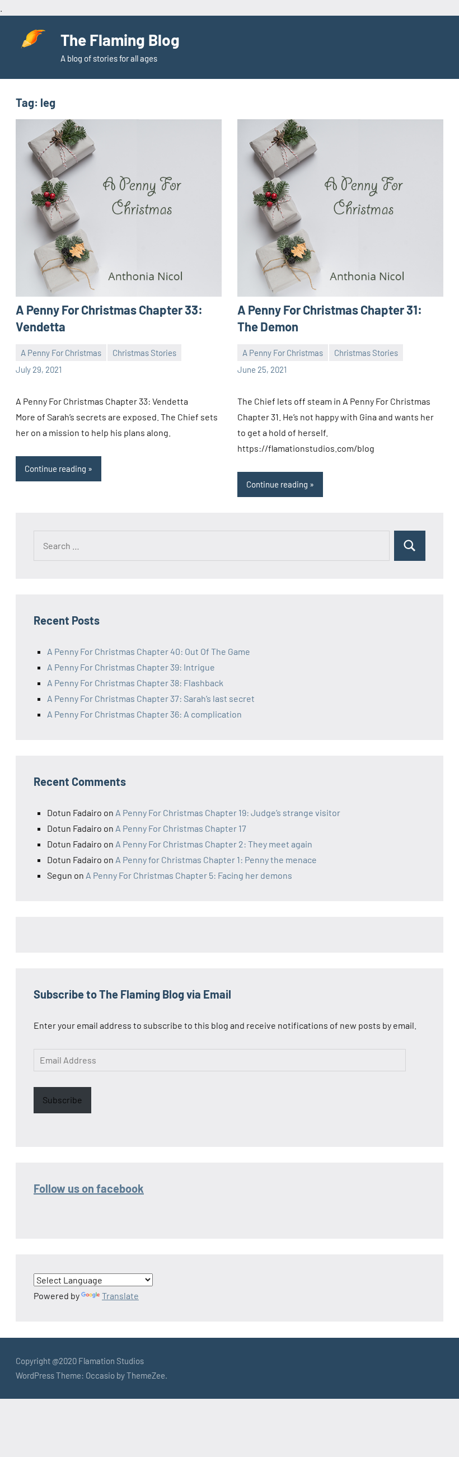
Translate (120, 1295)
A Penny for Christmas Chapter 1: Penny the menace (216, 859)
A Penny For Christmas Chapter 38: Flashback (135, 682)
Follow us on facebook (89, 1188)
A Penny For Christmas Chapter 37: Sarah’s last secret (151, 698)
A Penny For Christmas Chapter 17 (180, 828)
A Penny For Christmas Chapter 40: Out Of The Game (148, 651)
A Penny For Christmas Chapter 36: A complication (144, 714)
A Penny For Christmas (61, 353)
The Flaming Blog (120, 39)
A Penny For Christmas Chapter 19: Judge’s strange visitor (227, 812)
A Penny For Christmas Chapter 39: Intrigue (131, 667)
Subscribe (62, 1099)
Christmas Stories (144, 353)
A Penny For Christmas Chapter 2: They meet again (213, 843)
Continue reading (55, 468)
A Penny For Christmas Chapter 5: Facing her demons (189, 875)
